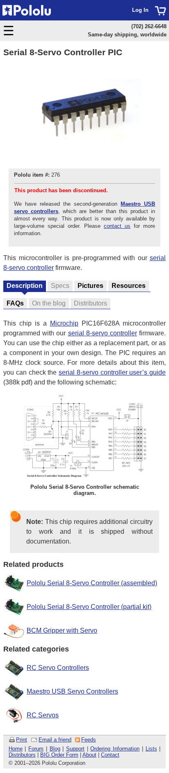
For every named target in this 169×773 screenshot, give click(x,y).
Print (21, 740)
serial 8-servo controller (102, 333)
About (89, 755)
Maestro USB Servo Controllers (72, 691)
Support (75, 749)
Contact (110, 755)
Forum (35, 749)
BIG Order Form (59, 755)
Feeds (88, 740)
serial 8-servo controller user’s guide (112, 372)
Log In (140, 10)
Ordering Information (114, 749)
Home (16, 749)
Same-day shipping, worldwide (127, 34)
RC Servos (43, 715)
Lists (151, 749)
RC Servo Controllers (58, 667)
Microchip (64, 323)
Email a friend (55, 740)
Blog (55, 749)
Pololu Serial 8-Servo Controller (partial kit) (89, 606)
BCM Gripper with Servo (62, 630)
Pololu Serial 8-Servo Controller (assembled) (92, 583)
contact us (117, 226)
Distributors (22, 755)
